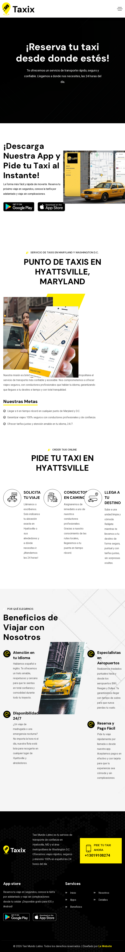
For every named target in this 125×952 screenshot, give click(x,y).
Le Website (105, 946)
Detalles (103, 899)
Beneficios (76, 906)
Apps (73, 899)
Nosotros (103, 892)
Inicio (73, 892)
